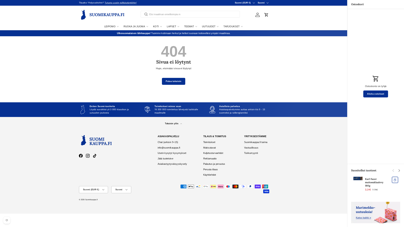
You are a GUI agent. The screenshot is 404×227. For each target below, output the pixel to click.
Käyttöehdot (209, 174)
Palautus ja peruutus (214, 164)
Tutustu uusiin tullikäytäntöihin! (121, 3)
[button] (266, 14)
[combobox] (190, 14)
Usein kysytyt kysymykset (172, 153)
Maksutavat (209, 147)
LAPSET (171, 26)
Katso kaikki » (363, 217)
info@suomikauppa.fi (169, 147)
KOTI (156, 26)
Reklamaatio (210, 158)
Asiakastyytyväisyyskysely (172, 164)
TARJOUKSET (231, 26)
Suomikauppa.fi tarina (255, 142)
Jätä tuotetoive (165, 158)
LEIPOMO (110, 26)
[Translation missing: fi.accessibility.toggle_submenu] (118, 26)
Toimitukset (209, 142)
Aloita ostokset (375, 94)
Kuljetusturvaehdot (213, 153)
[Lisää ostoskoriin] (395, 180)
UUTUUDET (208, 26)
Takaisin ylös (172, 123)
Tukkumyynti (251, 153)
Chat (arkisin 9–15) (168, 142)
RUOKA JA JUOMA (134, 26)
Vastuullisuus (251, 147)
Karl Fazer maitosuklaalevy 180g (374, 182)
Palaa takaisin (173, 81)
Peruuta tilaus (210, 169)
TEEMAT (189, 26)
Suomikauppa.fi (91, 200)
